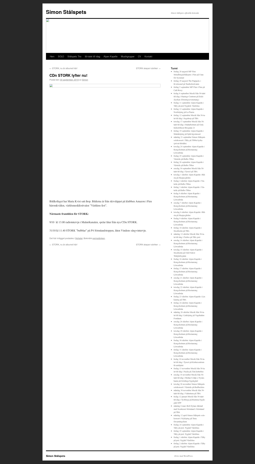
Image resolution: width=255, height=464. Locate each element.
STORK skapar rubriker (148, 68)
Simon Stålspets (66, 11)
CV (139, 56)
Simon (85, 79)
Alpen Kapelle (110, 56)
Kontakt (148, 56)
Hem (52, 56)
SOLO (61, 56)
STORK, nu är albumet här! (63, 68)
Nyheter (79, 238)
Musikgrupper (127, 56)
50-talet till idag (92, 56)
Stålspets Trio (74, 56)
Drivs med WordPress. (183, 455)
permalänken (98, 238)
